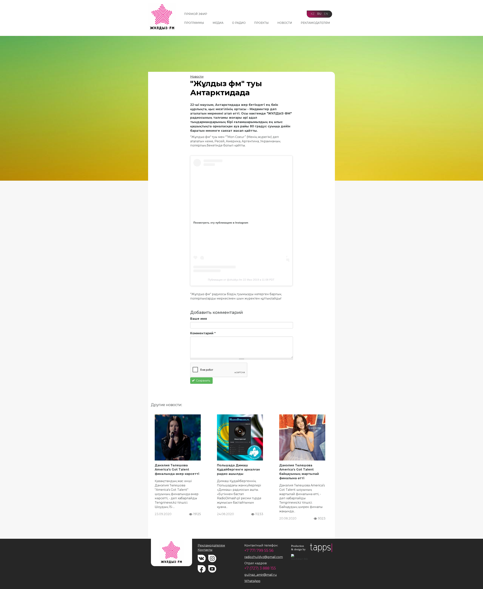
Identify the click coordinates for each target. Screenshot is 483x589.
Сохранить (202, 380)
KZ (313, 13)
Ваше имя (198, 318)
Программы (194, 23)
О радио (239, 23)
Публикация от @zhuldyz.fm (225, 279)
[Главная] (163, 17)
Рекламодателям (315, 23)
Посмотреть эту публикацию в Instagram (220, 222)
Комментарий (203, 333)
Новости (284, 23)
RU (319, 13)
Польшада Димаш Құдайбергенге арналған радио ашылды (238, 470)
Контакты (205, 550)
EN (326, 13)
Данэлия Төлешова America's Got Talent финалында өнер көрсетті (177, 470)
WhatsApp (252, 581)
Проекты (261, 23)
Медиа (218, 23)
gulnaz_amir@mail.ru (260, 575)
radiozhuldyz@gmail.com (263, 557)
